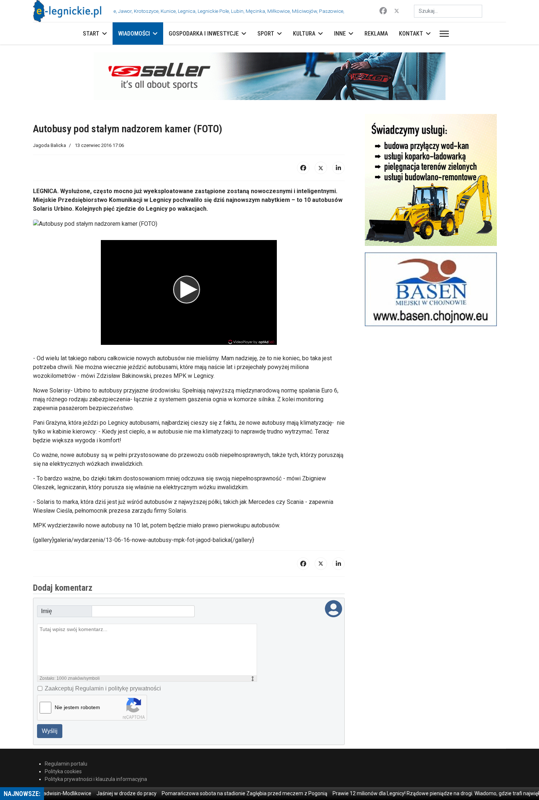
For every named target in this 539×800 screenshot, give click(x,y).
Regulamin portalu (66, 764)
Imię (46, 611)
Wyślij (50, 731)
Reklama (376, 33)
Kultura (304, 33)
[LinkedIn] (338, 168)
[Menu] (443, 34)
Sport (265, 33)
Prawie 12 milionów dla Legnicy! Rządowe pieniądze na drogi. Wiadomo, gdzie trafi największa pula (421, 793)
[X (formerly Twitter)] (321, 168)
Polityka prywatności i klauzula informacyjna (96, 779)
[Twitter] (396, 11)
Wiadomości (134, 33)
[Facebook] (383, 11)
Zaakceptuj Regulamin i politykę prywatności (103, 688)
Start (91, 33)
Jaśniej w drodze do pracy (102, 793)
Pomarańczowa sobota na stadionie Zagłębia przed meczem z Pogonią (220, 793)
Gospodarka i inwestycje (204, 33)
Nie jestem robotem (77, 707)
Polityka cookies (63, 771)
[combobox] (448, 11)
